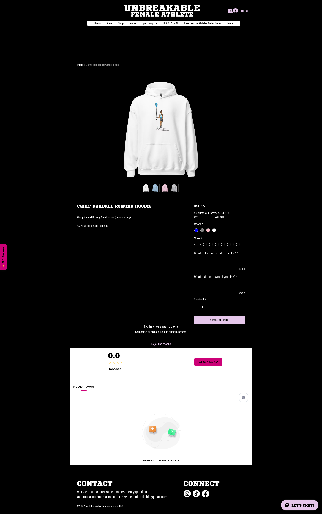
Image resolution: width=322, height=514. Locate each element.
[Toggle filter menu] (243, 397)
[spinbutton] (202, 306)
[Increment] (208, 306)
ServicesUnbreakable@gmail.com (144, 497)
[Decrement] (197, 306)
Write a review (208, 362)
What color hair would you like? (216, 253)
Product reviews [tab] (83, 386)
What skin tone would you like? (216, 277)
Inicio (80, 65)
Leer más (219, 216)
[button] (230, 10)
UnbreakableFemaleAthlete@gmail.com (122, 492)
